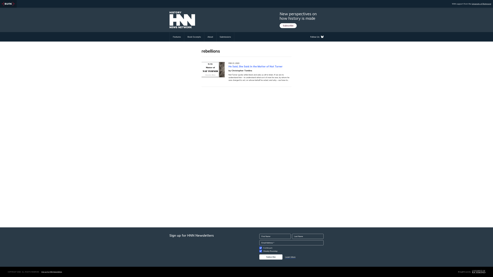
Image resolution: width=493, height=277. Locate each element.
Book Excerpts (194, 37)
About (210, 37)
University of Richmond (481, 4)
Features (177, 37)
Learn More (290, 257)
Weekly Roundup (270, 251)
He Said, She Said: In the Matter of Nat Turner (256, 66)
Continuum (267, 248)
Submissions (225, 37)
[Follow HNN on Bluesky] (322, 37)
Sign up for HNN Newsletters (51, 272)
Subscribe (288, 25)
